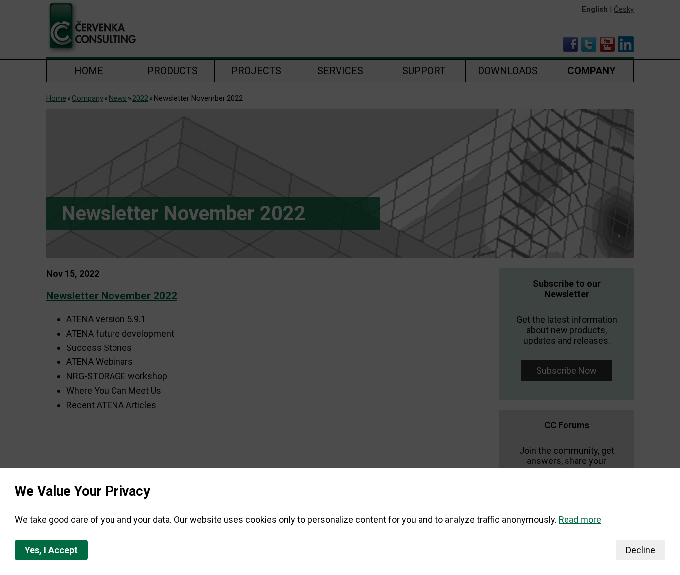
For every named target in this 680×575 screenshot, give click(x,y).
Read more (580, 519)
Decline (640, 550)
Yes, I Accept (51, 550)
